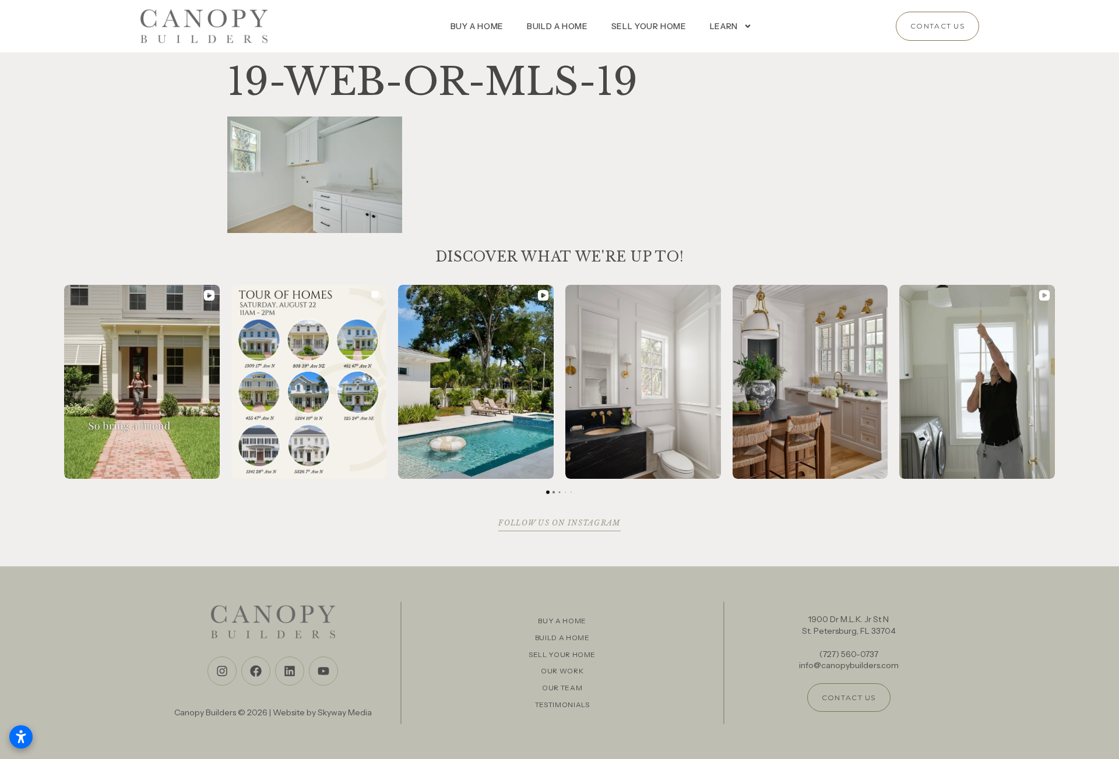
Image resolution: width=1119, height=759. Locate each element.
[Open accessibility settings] (21, 737)
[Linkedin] (289, 671)
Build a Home (557, 26)
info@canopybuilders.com (849, 665)
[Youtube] (323, 671)
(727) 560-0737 (848, 654)
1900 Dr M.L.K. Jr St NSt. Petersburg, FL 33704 (849, 625)
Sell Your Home (649, 26)
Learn (724, 26)
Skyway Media (345, 712)
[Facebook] (255, 671)
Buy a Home (477, 26)
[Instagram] (222, 671)
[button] (64, 381)
